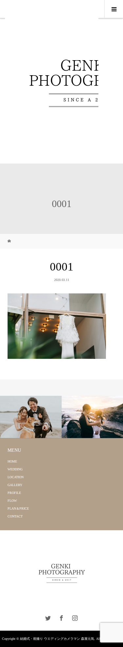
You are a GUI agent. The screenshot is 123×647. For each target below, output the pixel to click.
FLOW (12, 500)
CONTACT (15, 516)
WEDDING (15, 469)
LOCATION (16, 477)
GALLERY (15, 485)
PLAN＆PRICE (18, 508)
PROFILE (14, 493)
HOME (12, 461)
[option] (31, 417)
